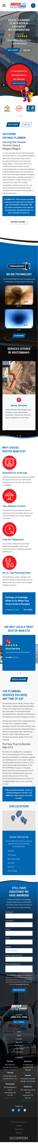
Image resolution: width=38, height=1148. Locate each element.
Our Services (19, 1045)
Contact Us (19, 1052)
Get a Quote (19, 1022)
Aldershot (11, 851)
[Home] (18, 5)
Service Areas (19, 1049)
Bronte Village (12, 871)
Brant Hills (11, 863)
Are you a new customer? (14, 955)
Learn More (19, 336)
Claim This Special (18, 83)
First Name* (9, 912)
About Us (19, 1042)
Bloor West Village (14, 859)
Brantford (11, 867)
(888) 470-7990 (13, 199)
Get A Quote (13, 50)
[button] (25, 822)
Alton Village (12, 855)
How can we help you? (13, 964)
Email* (7, 938)
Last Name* (9, 921)
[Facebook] (19, 1110)
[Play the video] (4, 85)
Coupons (19, 1039)
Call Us (27, 50)
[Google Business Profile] (25, 1110)
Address (8, 947)
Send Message (19, 990)
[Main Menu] (4, 5)
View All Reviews (19, 679)
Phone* (7, 929)
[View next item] (20, 116)
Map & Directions (10, 1070)
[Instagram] (13, 1110)
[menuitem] (18, 1125)
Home (19, 1035)
